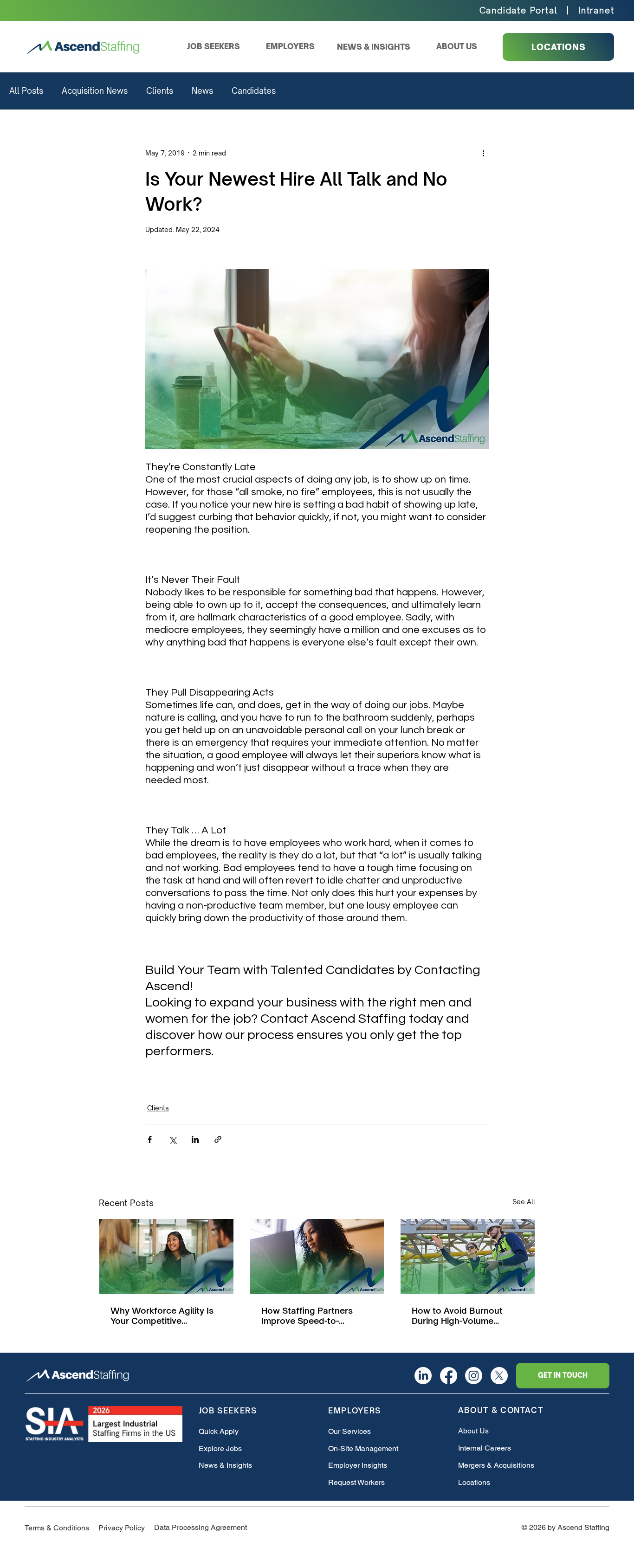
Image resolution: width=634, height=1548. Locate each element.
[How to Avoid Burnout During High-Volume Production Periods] (468, 1256)
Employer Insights (357, 1465)
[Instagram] (473, 1375)
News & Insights (225, 1465)
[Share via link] (217, 1139)
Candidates (254, 91)
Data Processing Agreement (200, 1527)
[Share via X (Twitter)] (172, 1139)
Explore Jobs (220, 1448)
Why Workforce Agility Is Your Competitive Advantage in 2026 (161, 1315)
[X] (499, 1375)
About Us (473, 1430)
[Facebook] (448, 1375)
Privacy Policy (121, 1527)
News (202, 91)
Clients (159, 91)
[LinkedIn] (423, 1375)
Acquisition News (95, 91)
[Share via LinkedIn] (195, 1139)
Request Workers (356, 1482)
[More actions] (483, 152)
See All (523, 1202)
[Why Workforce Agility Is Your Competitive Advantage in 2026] (166, 1256)
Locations (474, 1482)
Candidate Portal (518, 10)
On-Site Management (363, 1448)
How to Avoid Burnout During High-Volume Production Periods (457, 1315)
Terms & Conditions (57, 1527)
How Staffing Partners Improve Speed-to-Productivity (307, 1315)
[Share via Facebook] (149, 1139)
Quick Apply (219, 1431)
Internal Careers (484, 1448)
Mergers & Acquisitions (496, 1465)
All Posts (26, 91)
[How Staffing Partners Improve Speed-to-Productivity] (317, 1256)
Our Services (349, 1431)
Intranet (596, 10)
